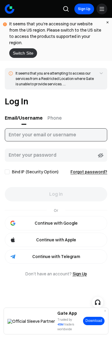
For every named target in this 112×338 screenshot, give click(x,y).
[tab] (25, 118)
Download (93, 321)
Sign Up (84, 9)
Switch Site (23, 53)
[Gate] (9, 9)
